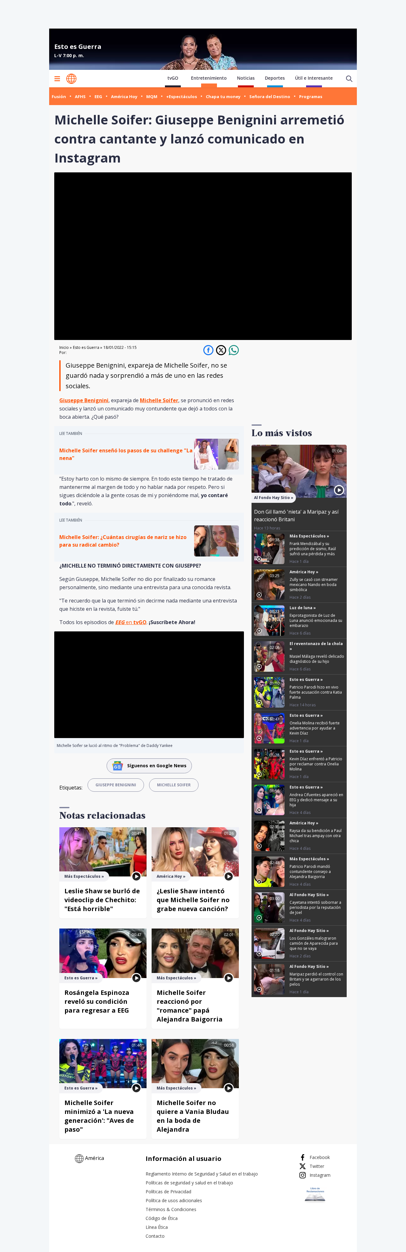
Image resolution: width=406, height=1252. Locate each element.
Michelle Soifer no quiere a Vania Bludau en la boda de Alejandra (193, 1116)
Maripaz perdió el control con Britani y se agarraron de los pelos (316, 979)
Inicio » (65, 347)
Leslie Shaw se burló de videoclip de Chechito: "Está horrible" (102, 900)
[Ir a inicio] (71, 79)
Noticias (246, 78)
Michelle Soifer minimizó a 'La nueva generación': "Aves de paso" (99, 1116)
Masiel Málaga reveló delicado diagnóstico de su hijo (317, 659)
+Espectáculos (181, 96)
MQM (151, 96)
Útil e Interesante (314, 78)
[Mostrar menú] (57, 78)
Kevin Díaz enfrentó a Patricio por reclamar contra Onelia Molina (316, 764)
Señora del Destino (269, 96)
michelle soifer (174, 785)
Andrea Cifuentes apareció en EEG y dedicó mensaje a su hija (316, 800)
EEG (98, 96)
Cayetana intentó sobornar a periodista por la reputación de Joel (315, 907)
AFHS (80, 96)
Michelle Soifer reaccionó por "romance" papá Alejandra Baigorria (190, 1005)
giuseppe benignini (115, 785)
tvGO (172, 78)
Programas (310, 96)
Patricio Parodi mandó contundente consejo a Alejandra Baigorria (310, 871)
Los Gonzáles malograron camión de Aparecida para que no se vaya (314, 943)
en (131, 622)
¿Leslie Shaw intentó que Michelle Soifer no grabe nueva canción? (193, 900)
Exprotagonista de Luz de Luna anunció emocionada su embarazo (316, 620)
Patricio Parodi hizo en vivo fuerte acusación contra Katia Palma (316, 692)
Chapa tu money (223, 96)
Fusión (59, 96)
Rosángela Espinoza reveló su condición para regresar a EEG (96, 1001)
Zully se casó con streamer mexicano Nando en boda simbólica (314, 584)
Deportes (275, 78)
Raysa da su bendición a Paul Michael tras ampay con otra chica (316, 835)
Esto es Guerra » (87, 347)
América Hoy (124, 96)
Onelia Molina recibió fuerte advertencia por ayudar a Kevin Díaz (315, 728)
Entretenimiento (209, 78)
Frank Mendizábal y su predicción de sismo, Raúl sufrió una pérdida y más (313, 548)
